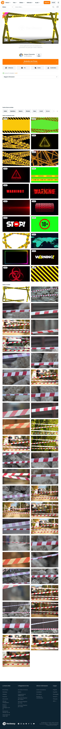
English (54, 689)
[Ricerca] (53, 7)
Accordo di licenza (23, 689)
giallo (5, 110)
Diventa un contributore (39, 696)
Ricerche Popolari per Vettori (22, 697)
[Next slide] (54, 110)
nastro (20, 110)
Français (54, 698)
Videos (21, 2)
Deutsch (54, 696)
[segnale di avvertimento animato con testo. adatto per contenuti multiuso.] (44, 256)
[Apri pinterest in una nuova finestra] (26, 723)
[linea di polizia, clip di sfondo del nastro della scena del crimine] (16, 141)
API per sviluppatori (6, 701)
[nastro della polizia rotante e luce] (44, 157)
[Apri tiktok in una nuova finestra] (28, 723)
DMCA (19, 691)
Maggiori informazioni (9, 76)
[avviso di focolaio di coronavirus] (44, 240)
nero (34, 110)
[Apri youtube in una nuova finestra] (33, 723)
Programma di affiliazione (22, 694)
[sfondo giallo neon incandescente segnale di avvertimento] (44, 141)
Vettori (7, 2)
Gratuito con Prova (30, 62)
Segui (39, 56)
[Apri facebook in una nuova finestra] (18, 723)
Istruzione (5, 698)
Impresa (5, 696)
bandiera (12, 110)
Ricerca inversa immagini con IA (6, 706)
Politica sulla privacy (52, 723)
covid (41, 110)
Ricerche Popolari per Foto (22, 701)
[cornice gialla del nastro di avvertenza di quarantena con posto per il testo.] (16, 293)
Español (54, 691)
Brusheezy (5, 689)
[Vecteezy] (2, 2)
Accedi (53, 2)
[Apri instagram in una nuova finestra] (21, 723)
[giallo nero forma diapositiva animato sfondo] (44, 273)
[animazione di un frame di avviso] (16, 124)
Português (54, 693)
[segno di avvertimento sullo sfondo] (44, 190)
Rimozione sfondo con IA (6, 711)
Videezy (5, 693)
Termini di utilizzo (42, 723)
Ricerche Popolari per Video (22, 705)
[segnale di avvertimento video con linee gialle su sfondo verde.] (44, 124)
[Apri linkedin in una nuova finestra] (23, 723)
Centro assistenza (41, 689)
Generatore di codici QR (6, 714)
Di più (36, 2)
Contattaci (39, 691)
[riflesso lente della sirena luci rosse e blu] (16, 207)
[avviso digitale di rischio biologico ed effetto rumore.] (16, 273)
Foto (14, 2)
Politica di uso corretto (50, 724)
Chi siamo (39, 693)
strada (48, 110)
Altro (53, 700)
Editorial (29, 2)
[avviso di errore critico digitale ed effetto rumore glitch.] (16, 174)
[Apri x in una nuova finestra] (31, 723)
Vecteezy (5, 691)
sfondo (28, 110)
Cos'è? (16, 73)
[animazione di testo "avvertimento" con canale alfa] (44, 207)
